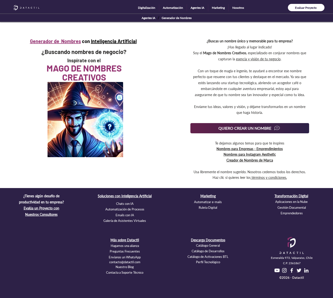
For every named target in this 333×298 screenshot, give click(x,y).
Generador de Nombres (55, 41)
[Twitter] (299, 270)
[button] (146, 7)
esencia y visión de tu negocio (258, 59)
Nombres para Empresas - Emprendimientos (249, 149)
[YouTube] (277, 270)
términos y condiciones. (269, 177)
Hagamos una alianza (125, 246)
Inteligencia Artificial (114, 41)
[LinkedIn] (306, 270)
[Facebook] (292, 270)
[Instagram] (284, 270)
